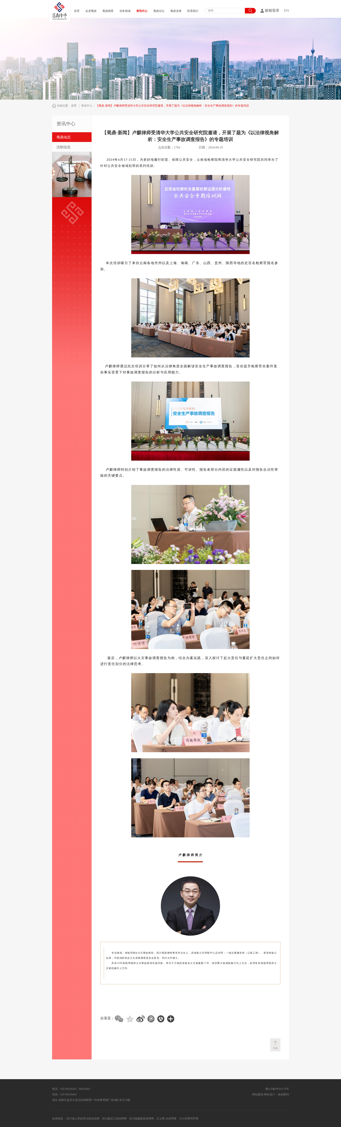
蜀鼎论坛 (158, 10)
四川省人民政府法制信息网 (82, 1118)
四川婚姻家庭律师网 (141, 1118)
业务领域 (124, 10)
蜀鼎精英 (107, 10)
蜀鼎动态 (63, 137)
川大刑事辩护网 (188, 1118)
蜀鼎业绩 (175, 10)
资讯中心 (141, 10)
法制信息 (63, 147)
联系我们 (192, 10)
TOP (275, 1048)
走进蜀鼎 (90, 10)
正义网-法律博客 (166, 1118)
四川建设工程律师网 (114, 1118)
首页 (77, 10)
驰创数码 (283, 1094)
